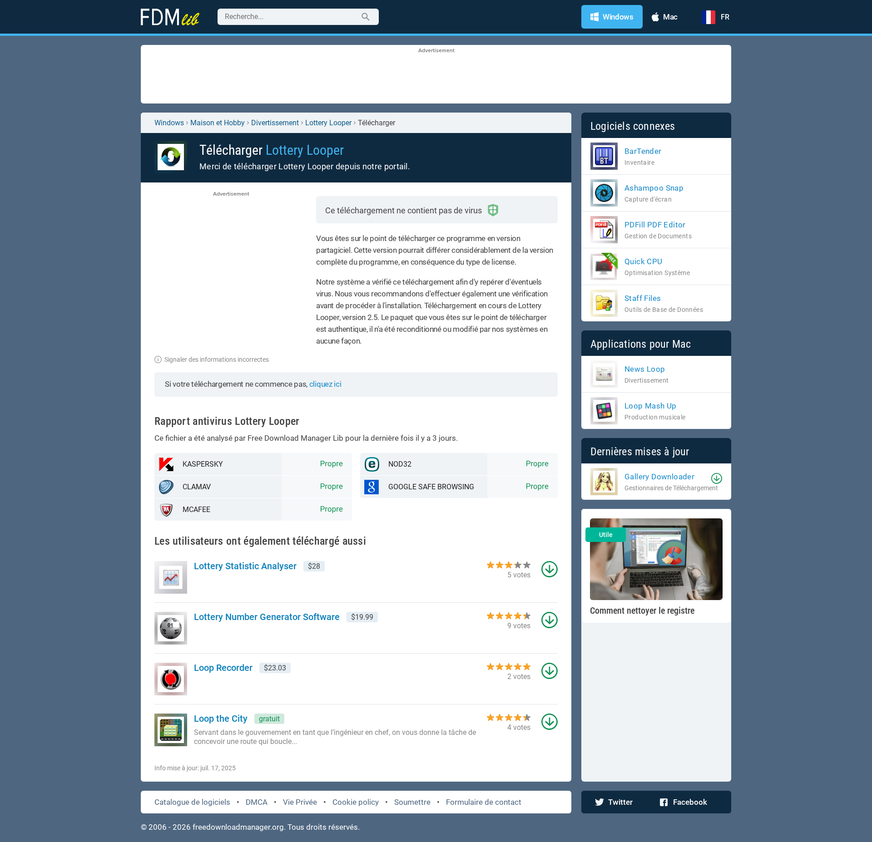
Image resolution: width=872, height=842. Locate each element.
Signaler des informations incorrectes (216, 359)
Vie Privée (300, 802)
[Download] (716, 478)
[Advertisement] (436, 74)
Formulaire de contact (483, 802)
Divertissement (275, 122)
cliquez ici (325, 384)
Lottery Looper (328, 122)
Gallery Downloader (659, 476)
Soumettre (412, 802)
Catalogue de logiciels (192, 802)
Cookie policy (355, 802)
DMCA (257, 802)
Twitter (620, 802)
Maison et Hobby (217, 122)
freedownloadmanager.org (238, 827)
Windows (169, 122)
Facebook (690, 802)
